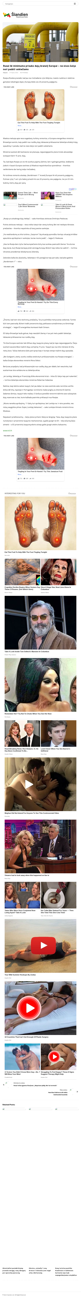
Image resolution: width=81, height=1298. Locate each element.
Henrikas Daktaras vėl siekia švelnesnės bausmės (57, 1093)
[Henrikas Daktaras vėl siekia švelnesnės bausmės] (73, 1091)
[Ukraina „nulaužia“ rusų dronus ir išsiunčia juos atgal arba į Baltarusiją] (40, 1187)
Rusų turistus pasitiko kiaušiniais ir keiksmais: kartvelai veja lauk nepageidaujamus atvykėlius (66, 1271)
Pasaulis (5, 73)
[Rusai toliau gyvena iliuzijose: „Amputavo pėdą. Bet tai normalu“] (8, 1084)
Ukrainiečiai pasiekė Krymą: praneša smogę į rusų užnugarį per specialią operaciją (14, 1270)
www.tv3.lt (7, 430)
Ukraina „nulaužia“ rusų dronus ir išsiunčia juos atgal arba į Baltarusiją (40, 1270)
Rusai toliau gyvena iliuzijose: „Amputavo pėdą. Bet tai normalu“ (35, 1085)
